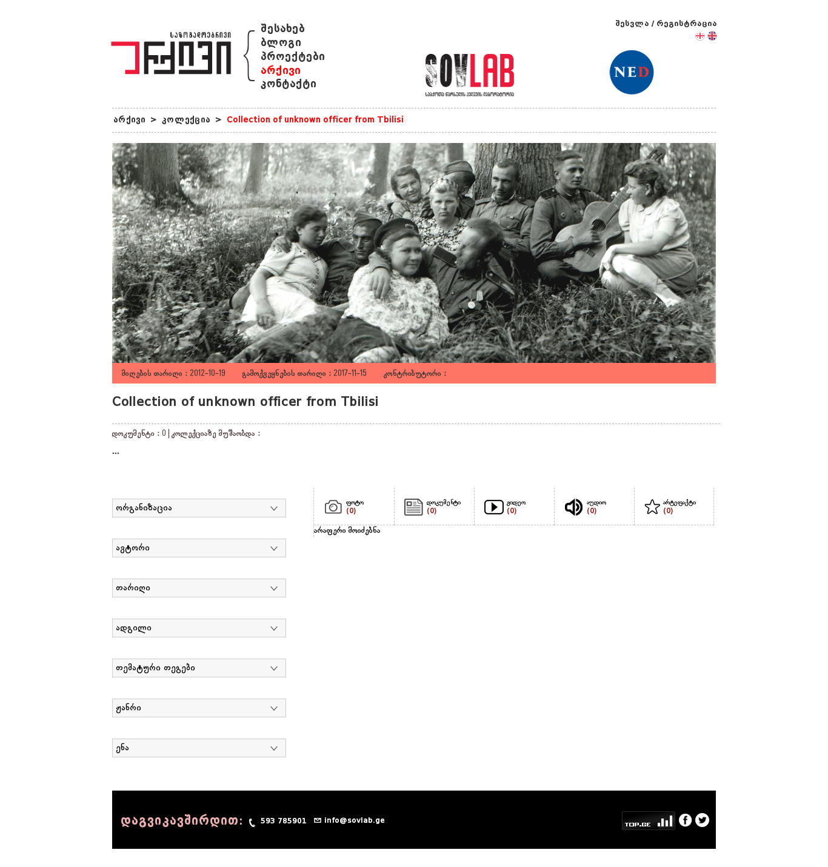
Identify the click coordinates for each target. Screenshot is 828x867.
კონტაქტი (288, 84)
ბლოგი (281, 42)
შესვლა (632, 23)
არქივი (281, 70)
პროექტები (293, 56)
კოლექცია (186, 120)
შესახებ (283, 29)
